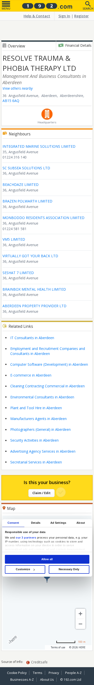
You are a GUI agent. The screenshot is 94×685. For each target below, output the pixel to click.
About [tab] (80, 522)
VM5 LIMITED (14, 239)
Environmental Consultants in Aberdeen (42, 397)
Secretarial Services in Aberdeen (36, 462)
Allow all (47, 559)
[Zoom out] (80, 624)
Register (81, 16)
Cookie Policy (17, 673)
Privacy (54, 673)
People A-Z (73, 673)
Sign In (64, 16)
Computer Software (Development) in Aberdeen (49, 364)
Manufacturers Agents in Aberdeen (38, 418)
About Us (47, 679)
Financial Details (78, 45)
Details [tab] (35, 522)
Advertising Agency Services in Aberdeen (42, 451)
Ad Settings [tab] (58, 522)
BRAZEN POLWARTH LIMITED (27, 201)
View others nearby (18, 88)
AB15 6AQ (11, 100)
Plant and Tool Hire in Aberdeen (36, 407)
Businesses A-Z (22, 679)
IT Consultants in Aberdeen (32, 337)
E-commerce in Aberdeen (30, 375)
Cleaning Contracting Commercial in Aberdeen (47, 386)
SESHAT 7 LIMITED (18, 272)
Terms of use (58, 647)
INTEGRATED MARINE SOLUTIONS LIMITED (39, 146)
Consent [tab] (13, 522)
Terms (37, 673)
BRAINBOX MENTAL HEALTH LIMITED (34, 289)
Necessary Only (69, 569)
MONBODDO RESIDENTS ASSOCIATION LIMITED (43, 217)
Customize (23, 569)
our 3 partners (26, 537)
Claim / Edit (41, 493)
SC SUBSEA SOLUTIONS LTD (26, 168)
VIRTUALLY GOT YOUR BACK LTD (30, 255)
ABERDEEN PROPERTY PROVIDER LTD (34, 305)
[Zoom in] (80, 614)
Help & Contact (37, 16)
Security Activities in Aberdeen (34, 440)
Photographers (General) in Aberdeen (40, 429)
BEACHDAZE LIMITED (21, 184)
